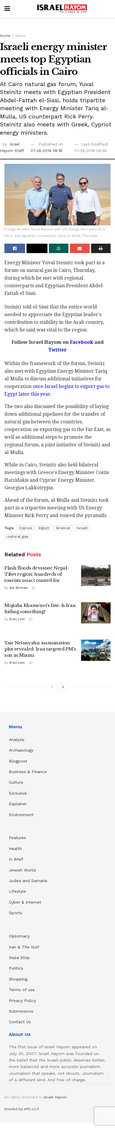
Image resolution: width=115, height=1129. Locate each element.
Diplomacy (20, 936)
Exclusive (18, 793)
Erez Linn (17, 619)
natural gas (18, 536)
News (20, 36)
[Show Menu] (7, 9)
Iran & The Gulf (24, 947)
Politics (16, 968)
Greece (63, 528)
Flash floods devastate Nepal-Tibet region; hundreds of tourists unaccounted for (36, 574)
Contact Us (20, 1021)
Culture (16, 782)
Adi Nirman (18, 588)
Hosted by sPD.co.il (21, 1109)
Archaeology (21, 750)
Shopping (18, 979)
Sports (15, 912)
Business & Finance (28, 771)
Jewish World (22, 870)
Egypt (44, 528)
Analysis (17, 739)
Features (17, 837)
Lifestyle (17, 891)
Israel (82, 528)
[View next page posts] (63, 687)
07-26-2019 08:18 (46, 150)
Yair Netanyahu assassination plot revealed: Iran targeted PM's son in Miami (40, 649)
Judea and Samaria (28, 880)
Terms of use (22, 989)
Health (15, 848)
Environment (21, 814)
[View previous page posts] (52, 687)
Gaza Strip (19, 957)
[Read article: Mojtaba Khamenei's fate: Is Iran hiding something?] (96, 612)
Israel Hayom (55, 1097)
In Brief (16, 859)
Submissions (21, 1011)
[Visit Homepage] (62, 9)
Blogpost (18, 761)
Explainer (18, 803)
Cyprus (25, 528)
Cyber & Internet (25, 902)
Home (5, 36)
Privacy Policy (22, 1000)
